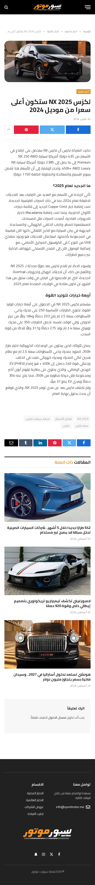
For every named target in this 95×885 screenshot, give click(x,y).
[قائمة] (88, 7)
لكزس (66, 425)
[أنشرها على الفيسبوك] (78, 129)
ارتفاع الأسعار (63, 418)
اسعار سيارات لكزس (38, 418)
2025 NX (82, 418)
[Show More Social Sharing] (8, 129)
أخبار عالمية (83, 91)
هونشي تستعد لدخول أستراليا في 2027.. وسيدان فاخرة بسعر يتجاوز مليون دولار (52, 677)
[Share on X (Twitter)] (52, 129)
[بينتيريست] (26, 129)
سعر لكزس (81, 425)
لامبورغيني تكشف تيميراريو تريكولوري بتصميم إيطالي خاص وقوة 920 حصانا (52, 603)
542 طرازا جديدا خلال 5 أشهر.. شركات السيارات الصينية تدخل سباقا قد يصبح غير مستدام (49, 530)
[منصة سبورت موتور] (47, 7)
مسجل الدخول (57, 717)
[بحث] (6, 7)
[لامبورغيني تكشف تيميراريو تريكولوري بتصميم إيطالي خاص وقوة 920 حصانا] (47, 571)
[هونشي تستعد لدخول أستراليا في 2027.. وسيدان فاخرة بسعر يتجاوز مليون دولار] (47, 644)
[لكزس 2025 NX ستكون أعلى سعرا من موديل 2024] (47, 61)
